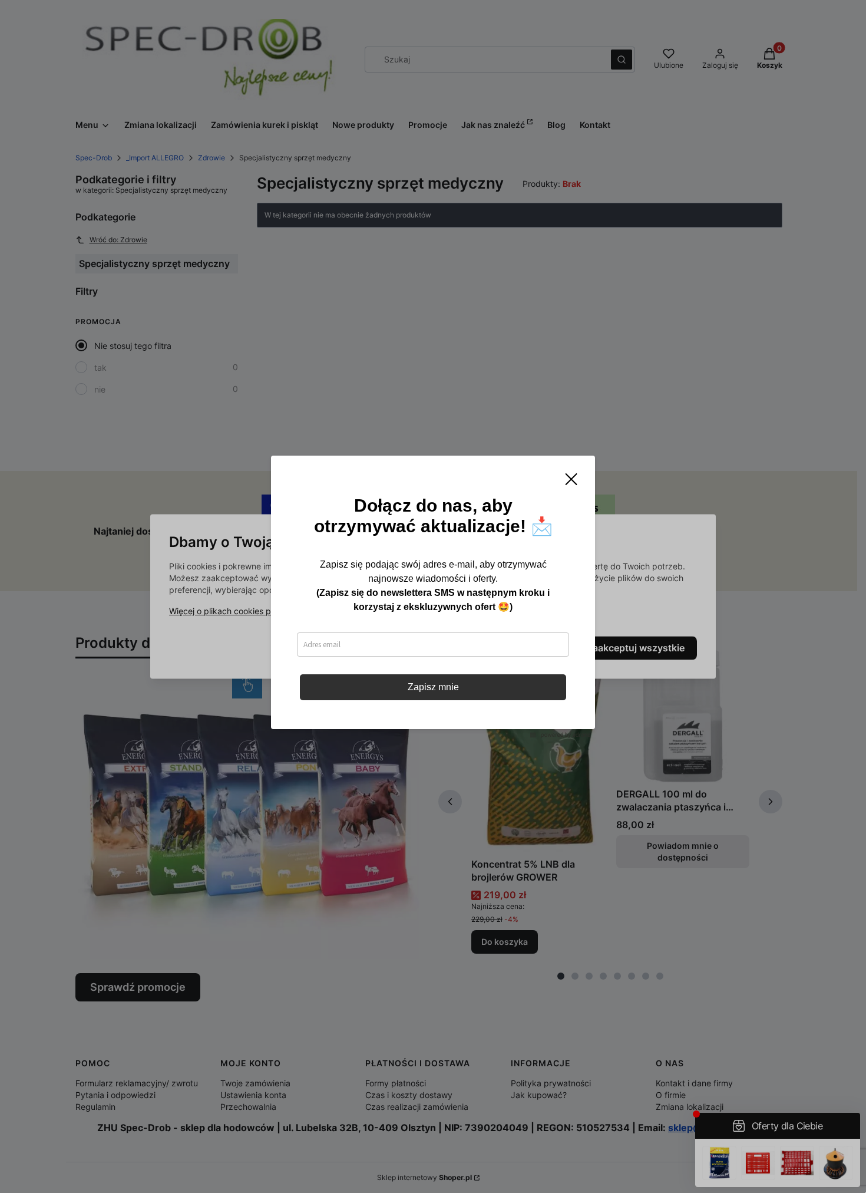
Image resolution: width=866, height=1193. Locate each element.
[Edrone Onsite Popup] (433, 596)
